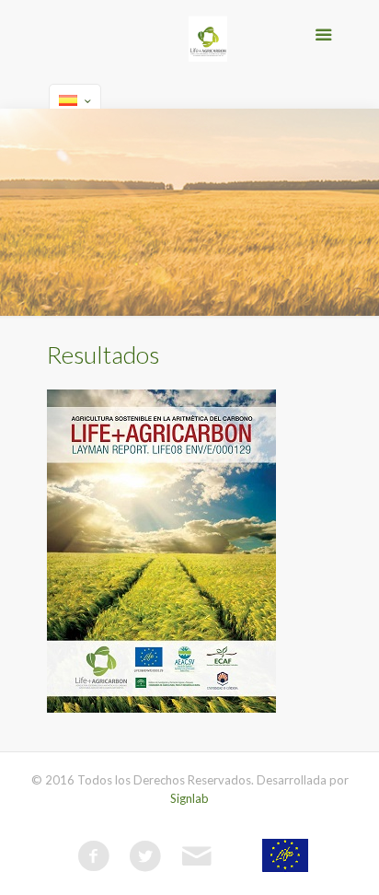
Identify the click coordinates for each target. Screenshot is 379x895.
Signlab (189, 798)
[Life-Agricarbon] (208, 41)
